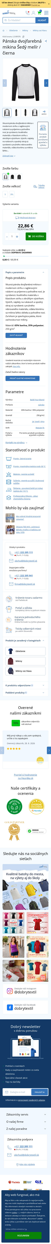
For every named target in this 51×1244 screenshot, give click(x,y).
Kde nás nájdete (27, 1164)
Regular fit (40, 427)
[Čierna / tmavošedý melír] (12, 176)
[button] (46, 83)
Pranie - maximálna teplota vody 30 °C (29, 466)
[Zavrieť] (48, 3)
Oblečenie (13, 30)
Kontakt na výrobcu (15, 442)
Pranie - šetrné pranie (22, 458)
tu (26, 1229)
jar (33, 421)
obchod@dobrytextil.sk (26, 560)
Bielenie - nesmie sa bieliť (23, 474)
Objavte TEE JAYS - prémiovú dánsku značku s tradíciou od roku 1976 (28, 530)
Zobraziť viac (8, 155)
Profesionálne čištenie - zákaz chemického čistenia (25, 497)
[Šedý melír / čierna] (6, 176)
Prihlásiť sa (39, 1092)
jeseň (37, 421)
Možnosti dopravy (28, 217)
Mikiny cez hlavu (40, 30)
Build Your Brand (37, 399)
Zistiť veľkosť (16, 335)
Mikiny (25, 30)
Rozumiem (23, 1235)
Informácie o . (25, 1100)
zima (42, 421)
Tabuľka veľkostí (41, 186)
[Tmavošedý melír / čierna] (19, 176)
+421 (24, 552)
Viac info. (16, 366)
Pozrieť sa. (35, 5)
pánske (41, 404)
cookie (14, 1212)
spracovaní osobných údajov (31, 1100)
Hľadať (42, 20)
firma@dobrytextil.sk (25, 584)
